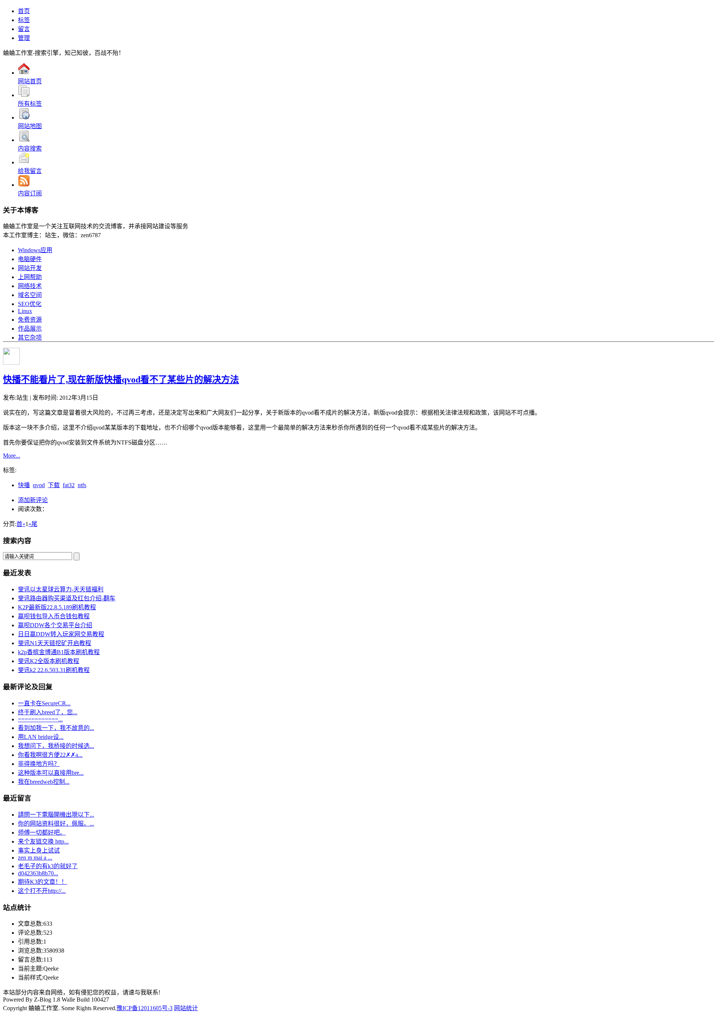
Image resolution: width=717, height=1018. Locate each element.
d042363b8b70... (38, 873)
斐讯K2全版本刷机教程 (48, 661)
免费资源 (30, 319)
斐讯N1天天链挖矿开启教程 (54, 643)
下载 (54, 485)
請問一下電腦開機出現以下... (56, 814)
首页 (24, 11)
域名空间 (30, 295)
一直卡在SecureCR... (44, 703)
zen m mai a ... (35, 857)
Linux (25, 311)
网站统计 (186, 1008)
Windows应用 (35, 250)
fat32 (69, 485)
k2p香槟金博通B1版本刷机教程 (59, 652)
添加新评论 (33, 500)
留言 (24, 29)
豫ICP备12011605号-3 (145, 1008)
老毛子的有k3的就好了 (48, 866)
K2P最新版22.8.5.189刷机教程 (57, 607)
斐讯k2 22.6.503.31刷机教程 (54, 670)
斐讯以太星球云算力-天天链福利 (60, 589)
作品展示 (30, 328)
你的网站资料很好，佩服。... (56, 823)
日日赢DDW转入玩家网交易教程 (61, 634)
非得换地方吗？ (39, 764)
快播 (24, 485)
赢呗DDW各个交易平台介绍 (55, 625)
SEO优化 (29, 304)
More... (11, 455)
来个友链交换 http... (43, 841)
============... (40, 719)
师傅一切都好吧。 (42, 832)
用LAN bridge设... (40, 737)
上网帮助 (30, 277)
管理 (24, 38)
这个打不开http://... (42, 891)
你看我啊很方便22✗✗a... (50, 755)
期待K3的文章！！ (42, 882)
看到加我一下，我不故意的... (56, 728)
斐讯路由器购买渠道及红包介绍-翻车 (66, 598)
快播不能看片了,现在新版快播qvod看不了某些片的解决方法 (121, 379)
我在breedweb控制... (43, 782)
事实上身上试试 (39, 850)
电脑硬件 (30, 259)
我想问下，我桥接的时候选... (56, 746)
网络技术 (30, 286)
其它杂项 (30, 337)
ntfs (82, 485)
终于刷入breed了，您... (47, 712)
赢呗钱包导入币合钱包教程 (54, 616)
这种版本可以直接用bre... (51, 773)
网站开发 (30, 268)
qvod (39, 485)
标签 (24, 20)
